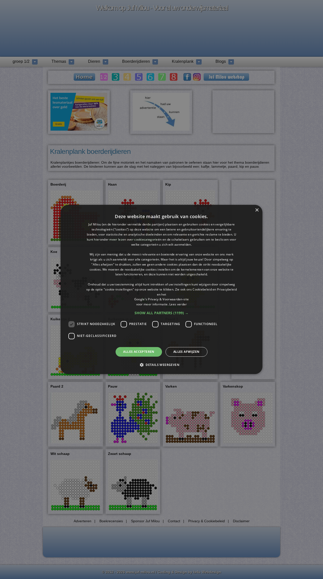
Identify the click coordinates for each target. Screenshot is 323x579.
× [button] (257, 210)
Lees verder (178, 304)
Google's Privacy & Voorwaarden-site (161, 299)
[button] (161, 313)
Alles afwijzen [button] (186, 352)
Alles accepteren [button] (138, 352)
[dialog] (161, 289)
